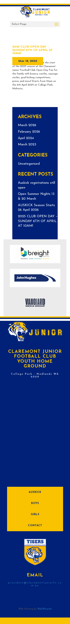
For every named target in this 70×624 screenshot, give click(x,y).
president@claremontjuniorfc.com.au (35, 584)
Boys (35, 503)
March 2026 (27, 125)
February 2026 (29, 132)
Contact (35, 525)
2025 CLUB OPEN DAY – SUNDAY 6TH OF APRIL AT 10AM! (32, 50)
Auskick (35, 492)
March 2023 (27, 144)
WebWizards (44, 609)
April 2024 (26, 138)
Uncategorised (29, 164)
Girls (35, 514)
